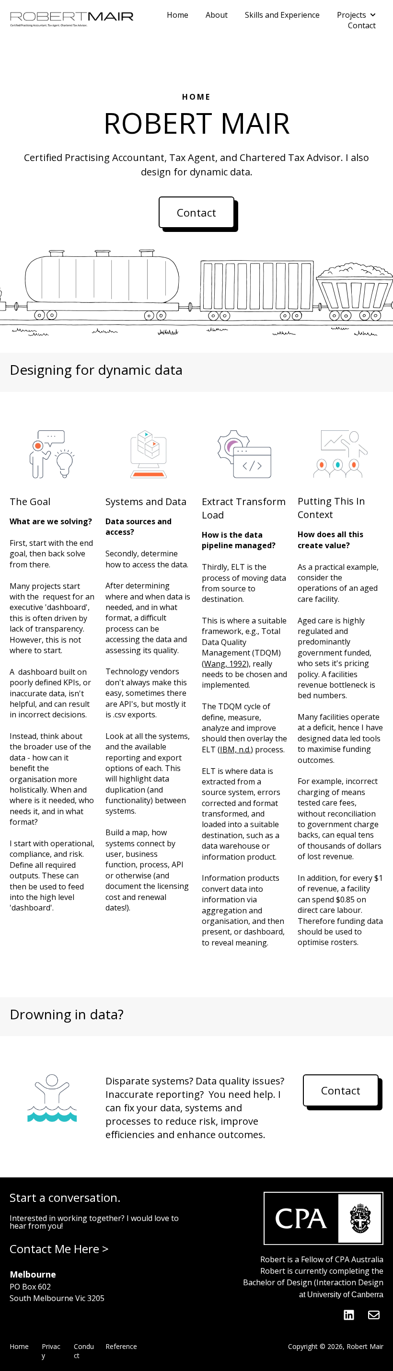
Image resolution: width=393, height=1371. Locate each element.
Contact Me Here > (59, 1248)
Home (177, 15)
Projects (351, 15)
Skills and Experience (282, 15)
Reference (121, 1346)
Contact (362, 25)
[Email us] (373, 1315)
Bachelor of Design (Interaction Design (313, 1282)
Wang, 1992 (225, 663)
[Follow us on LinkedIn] (348, 1315)
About (217, 15)
